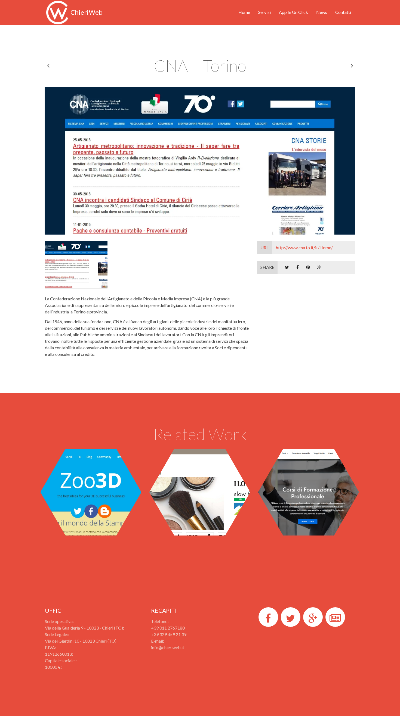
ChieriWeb (86, 12)
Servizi (264, 12)
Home (244, 12)
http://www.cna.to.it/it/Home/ (296, 247)
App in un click (293, 12)
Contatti (343, 12)
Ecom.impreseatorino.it (199, 472)
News (321, 12)
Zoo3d (91, 472)
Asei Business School (309, 472)
